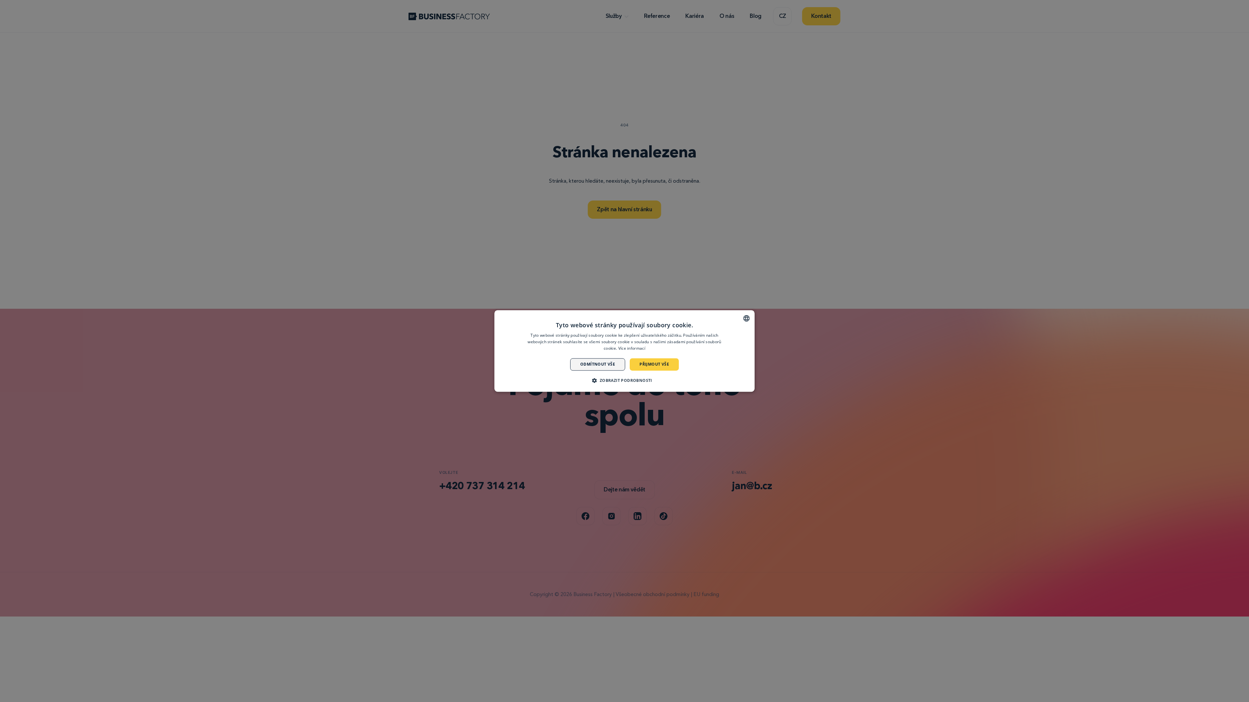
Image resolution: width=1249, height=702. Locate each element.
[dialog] (624, 351)
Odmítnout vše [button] (597, 364)
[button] (624, 380)
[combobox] (746, 318)
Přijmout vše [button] (654, 364)
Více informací (631, 348)
